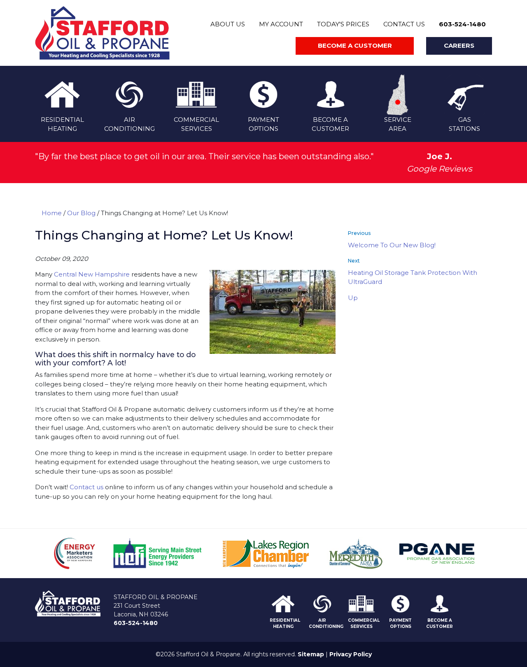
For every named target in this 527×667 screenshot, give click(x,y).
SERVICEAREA (397, 124)
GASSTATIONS (464, 124)
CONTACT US (404, 24)
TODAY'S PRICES (343, 24)
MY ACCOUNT (281, 24)
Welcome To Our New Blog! (392, 245)
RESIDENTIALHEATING (62, 124)
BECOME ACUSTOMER (330, 124)
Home (52, 213)
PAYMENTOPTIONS (263, 124)
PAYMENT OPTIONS (400, 623)
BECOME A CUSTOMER (439, 623)
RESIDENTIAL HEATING (285, 623)
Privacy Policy (350, 654)
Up (353, 298)
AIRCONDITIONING (129, 124)
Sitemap (311, 654)
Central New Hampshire (92, 274)
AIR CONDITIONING (326, 623)
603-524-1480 (462, 24)
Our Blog (81, 213)
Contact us (86, 487)
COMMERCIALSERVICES (196, 124)
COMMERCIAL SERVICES (364, 623)
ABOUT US (227, 24)
